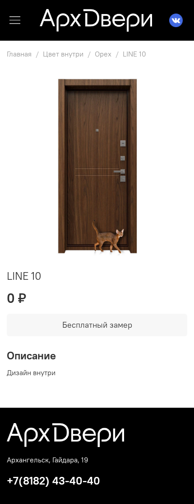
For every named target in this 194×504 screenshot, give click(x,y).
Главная (19, 53)
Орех (103, 53)
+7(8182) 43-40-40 (53, 480)
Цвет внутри (63, 53)
